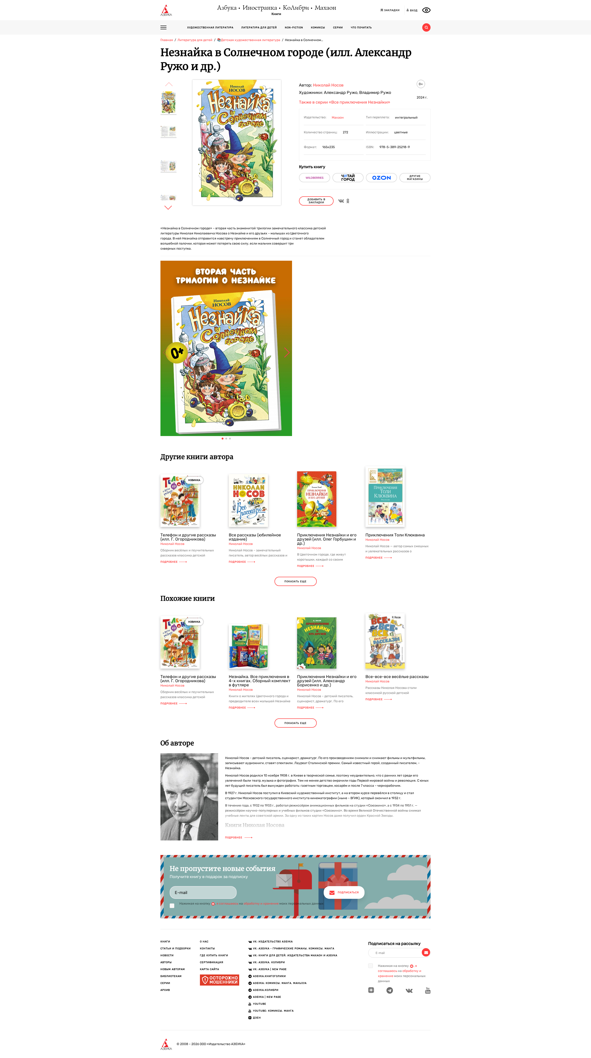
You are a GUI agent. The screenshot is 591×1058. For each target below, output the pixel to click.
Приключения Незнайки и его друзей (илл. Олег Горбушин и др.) (326, 539)
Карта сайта (209, 969)
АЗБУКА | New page (267, 996)
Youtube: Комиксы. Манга (273, 1010)
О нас (204, 941)
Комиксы (318, 27)
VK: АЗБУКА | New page (270, 969)
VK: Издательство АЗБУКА (273, 941)
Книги (276, 14)
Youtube (259, 1003)
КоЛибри (296, 8)
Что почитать (361, 27)
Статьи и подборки (175, 948)
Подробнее (169, 561)
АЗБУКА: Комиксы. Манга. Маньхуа (280, 983)
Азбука (226, 8)
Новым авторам (172, 969)
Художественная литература (210, 27)
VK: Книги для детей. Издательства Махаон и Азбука (295, 955)
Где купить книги (214, 955)
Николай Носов (328, 85)
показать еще (295, 581)
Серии (338, 27)
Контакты (207, 948)
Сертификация (211, 962)
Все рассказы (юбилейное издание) (255, 537)
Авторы (166, 962)
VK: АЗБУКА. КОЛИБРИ (269, 962)
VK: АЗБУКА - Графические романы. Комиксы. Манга (293, 948)
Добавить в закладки (316, 201)
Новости (167, 955)
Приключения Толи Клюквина (395, 535)
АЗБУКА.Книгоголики (269, 976)
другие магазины (415, 178)
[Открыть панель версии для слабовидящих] (426, 10)
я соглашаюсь (227, 904)
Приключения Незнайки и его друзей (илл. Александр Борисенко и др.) (326, 681)
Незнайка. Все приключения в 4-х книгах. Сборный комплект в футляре (259, 681)
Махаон (325, 8)
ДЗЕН (257, 1017)
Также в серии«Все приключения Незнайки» (344, 102)
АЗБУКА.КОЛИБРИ (265, 990)
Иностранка (259, 8)
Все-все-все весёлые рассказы (397, 677)
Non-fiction (294, 27)
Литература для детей (259, 27)
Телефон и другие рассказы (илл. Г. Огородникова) (188, 537)
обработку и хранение (261, 904)
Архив (165, 990)
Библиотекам (171, 976)
